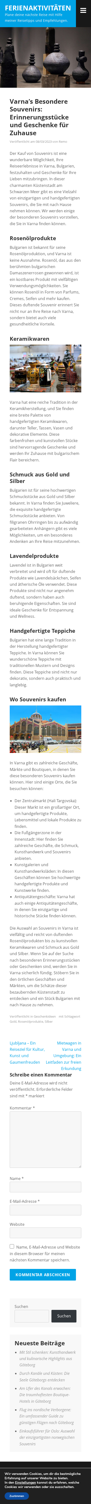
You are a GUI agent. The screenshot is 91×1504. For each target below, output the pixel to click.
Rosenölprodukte (30, 1021)
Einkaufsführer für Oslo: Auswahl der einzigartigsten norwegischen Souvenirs (47, 1437)
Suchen (21, 1306)
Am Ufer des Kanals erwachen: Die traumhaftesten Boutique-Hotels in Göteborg (45, 1395)
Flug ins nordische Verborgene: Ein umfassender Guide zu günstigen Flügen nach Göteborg (46, 1416)
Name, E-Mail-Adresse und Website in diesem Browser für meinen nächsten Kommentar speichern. (45, 1253)
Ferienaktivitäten (38, 7)
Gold (13, 1021)
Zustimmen (16, 1496)
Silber (49, 1021)
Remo (63, 141)
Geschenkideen (45, 1016)
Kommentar (22, 1108)
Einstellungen (25, 1482)
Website (17, 1224)
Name (17, 1178)
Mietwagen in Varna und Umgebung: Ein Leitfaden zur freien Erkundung (63, 1055)
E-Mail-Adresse (25, 1201)
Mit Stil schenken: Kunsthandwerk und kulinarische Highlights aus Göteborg (47, 1359)
